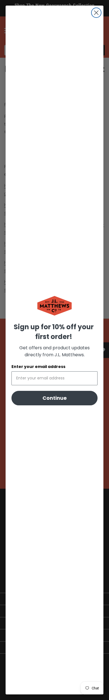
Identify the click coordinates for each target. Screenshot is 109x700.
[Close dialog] (96, 13)
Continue (54, 397)
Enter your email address (38, 366)
